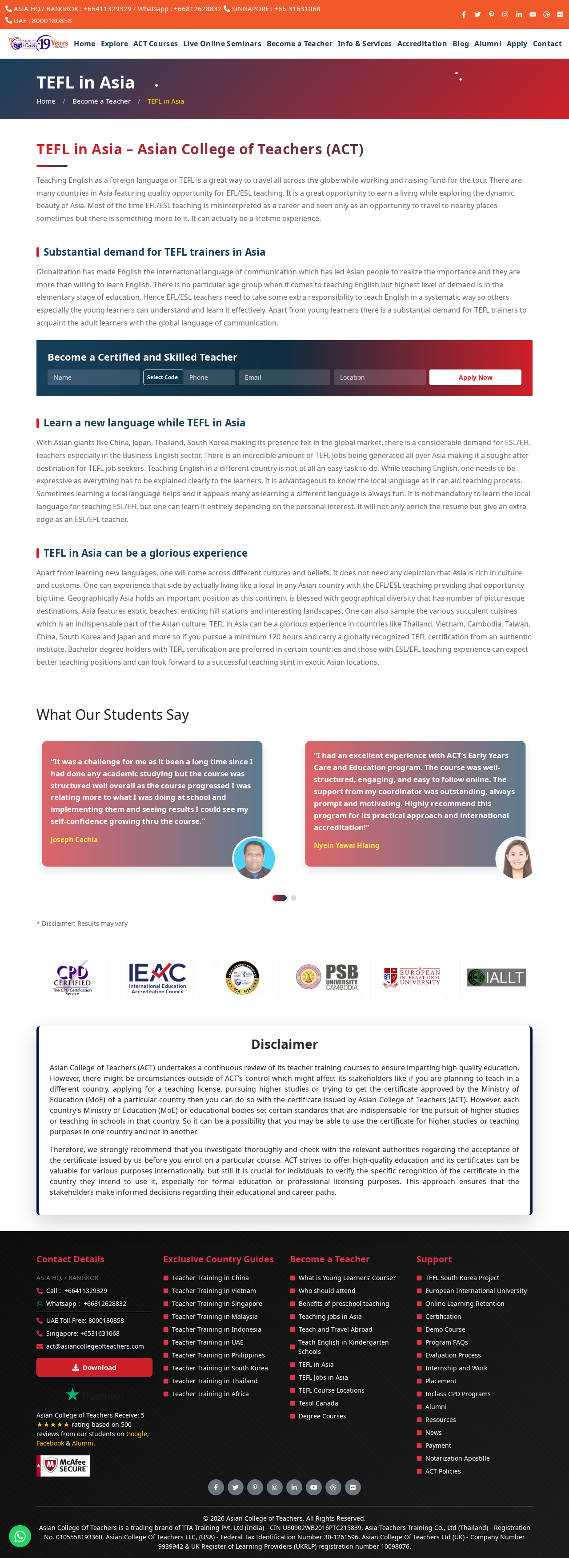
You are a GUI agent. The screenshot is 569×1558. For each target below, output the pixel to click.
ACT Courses (155, 43)
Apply (517, 43)
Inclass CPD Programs (458, 1369)
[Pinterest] (491, 14)
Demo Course (445, 1305)
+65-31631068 (297, 8)
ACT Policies (443, 1447)
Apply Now (476, 377)
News (433, 1408)
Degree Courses (322, 1392)
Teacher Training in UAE (208, 1318)
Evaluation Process (453, 1331)
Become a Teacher (300, 43)
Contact (547, 43)
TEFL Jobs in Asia (323, 1353)
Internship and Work (456, 1344)
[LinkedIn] (519, 14)
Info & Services (365, 43)
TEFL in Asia (316, 1340)
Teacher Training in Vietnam (214, 1266)
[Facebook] (464, 14)
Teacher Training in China (210, 1253)
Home (84, 43)
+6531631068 (100, 1309)
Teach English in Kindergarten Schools (343, 1323)
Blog (461, 43)
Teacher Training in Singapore (217, 1279)
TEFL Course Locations (332, 1366)
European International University (476, 1266)
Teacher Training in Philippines (218, 1331)
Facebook (50, 1419)
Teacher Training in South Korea (220, 1344)
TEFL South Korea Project (462, 1253)
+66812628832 (105, 1279)
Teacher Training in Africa (210, 1369)
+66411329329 (108, 8)
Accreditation (422, 43)
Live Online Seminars (222, 43)
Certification (443, 1292)
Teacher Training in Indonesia (216, 1305)
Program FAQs (446, 1318)
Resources (440, 1395)
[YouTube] (532, 14)
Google (136, 1410)
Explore (114, 43)
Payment (438, 1421)
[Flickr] (560, 14)
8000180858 (52, 20)
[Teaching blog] (546, 14)
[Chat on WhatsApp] (20, 1535)
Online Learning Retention (465, 1279)
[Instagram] (505, 14)
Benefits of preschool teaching (344, 1279)
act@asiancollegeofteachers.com (95, 1322)
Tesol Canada (318, 1379)
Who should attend (327, 1266)
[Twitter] (477, 14)
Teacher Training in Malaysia (215, 1292)
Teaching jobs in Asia (330, 1292)
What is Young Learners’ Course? (347, 1253)
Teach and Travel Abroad (336, 1305)
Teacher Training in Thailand (215, 1357)
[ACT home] (38, 43)
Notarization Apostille (457, 1434)
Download (99, 1343)
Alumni (487, 43)
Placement (441, 1357)
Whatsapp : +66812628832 (180, 8)
